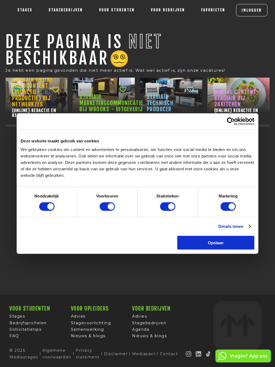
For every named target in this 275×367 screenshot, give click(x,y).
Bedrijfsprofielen (28, 323)
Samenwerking (87, 329)
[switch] (107, 206)
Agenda (140, 329)
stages (24, 10)
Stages (17, 316)
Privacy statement (88, 353)
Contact (169, 353)
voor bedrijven (168, 10)
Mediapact (144, 353)
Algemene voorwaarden (56, 353)
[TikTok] (208, 354)
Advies (78, 316)
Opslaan (215, 242)
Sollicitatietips (25, 329)
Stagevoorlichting (91, 323)
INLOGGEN (252, 10)
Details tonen (230, 226)
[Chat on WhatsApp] (243, 361)
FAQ (14, 335)
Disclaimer (116, 353)
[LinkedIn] (199, 354)
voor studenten (117, 10)
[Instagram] (189, 354)
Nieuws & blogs (88, 335)
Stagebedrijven (66, 10)
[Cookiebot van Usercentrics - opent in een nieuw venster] (230, 121)
